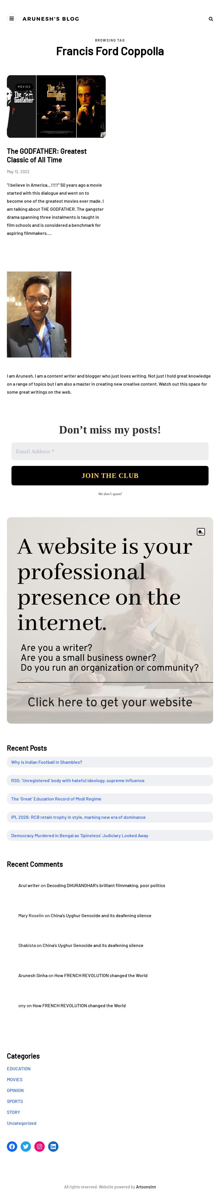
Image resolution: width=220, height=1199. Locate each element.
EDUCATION (19, 1068)
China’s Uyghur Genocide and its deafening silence (101, 915)
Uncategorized (21, 1123)
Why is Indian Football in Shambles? (46, 762)
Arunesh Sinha (33, 975)
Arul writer (29, 885)
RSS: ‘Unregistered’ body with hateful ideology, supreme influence (78, 780)
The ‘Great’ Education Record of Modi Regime (56, 798)
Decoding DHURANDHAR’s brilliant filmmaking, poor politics (106, 885)
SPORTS (15, 1101)
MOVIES (24, 86)
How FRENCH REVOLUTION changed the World (101, 975)
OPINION (15, 1090)
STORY (13, 1112)
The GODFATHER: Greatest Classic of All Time (47, 155)
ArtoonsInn (146, 1186)
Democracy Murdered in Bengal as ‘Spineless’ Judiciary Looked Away (79, 835)
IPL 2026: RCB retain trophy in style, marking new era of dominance (78, 817)
